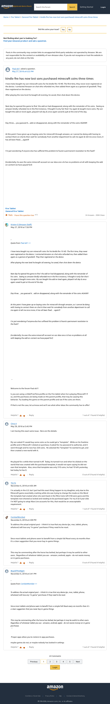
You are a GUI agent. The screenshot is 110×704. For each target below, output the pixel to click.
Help (60, 696)
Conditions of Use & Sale (32, 696)
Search (72, 7)
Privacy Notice (49, 696)
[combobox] (55, 7)
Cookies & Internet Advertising (76, 696)
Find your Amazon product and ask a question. (25, 41)
